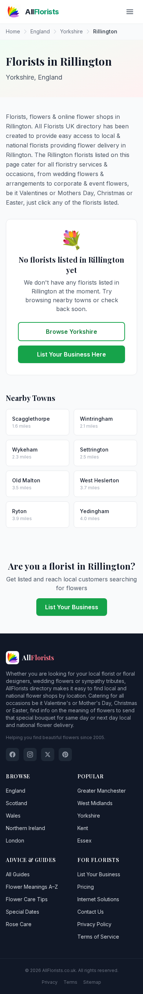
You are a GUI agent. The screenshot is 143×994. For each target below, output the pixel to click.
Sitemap (92, 982)
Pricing (85, 887)
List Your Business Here (71, 354)
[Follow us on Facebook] (12, 754)
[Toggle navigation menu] (129, 11)
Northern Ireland (25, 828)
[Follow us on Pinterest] (65, 754)
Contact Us (90, 912)
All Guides (18, 874)
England (15, 790)
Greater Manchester (101, 790)
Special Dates (22, 912)
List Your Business (71, 607)
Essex (84, 840)
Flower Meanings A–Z (32, 887)
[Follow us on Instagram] (30, 754)
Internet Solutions (98, 899)
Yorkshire (88, 815)
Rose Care (19, 924)
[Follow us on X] (47, 754)
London (15, 840)
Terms (70, 982)
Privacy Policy (94, 924)
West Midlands (95, 803)
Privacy (50, 982)
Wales (13, 815)
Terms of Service (98, 936)
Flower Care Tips (27, 899)
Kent (82, 828)
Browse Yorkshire (71, 331)
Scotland (16, 803)
